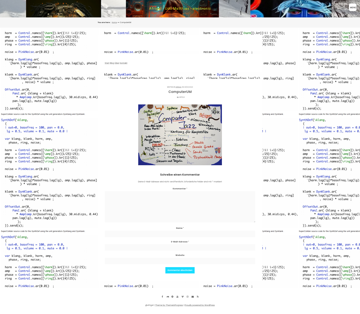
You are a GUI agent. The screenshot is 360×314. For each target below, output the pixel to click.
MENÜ (353, 7)
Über (117, 63)
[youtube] (177, 296)
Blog (112, 63)
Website (180, 255)
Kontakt (123, 63)
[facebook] (162, 296)
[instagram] (187, 296)
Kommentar (180, 188)
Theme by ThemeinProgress (169, 305)
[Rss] (198, 296)
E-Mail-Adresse (180, 241)
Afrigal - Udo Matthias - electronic (180, 8)
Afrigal (178, 87)
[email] (193, 296)
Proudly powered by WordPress (200, 305)
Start (107, 63)
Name (180, 228)
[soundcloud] (167, 296)
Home (114, 22)
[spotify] (172, 296)
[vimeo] (182, 296)
